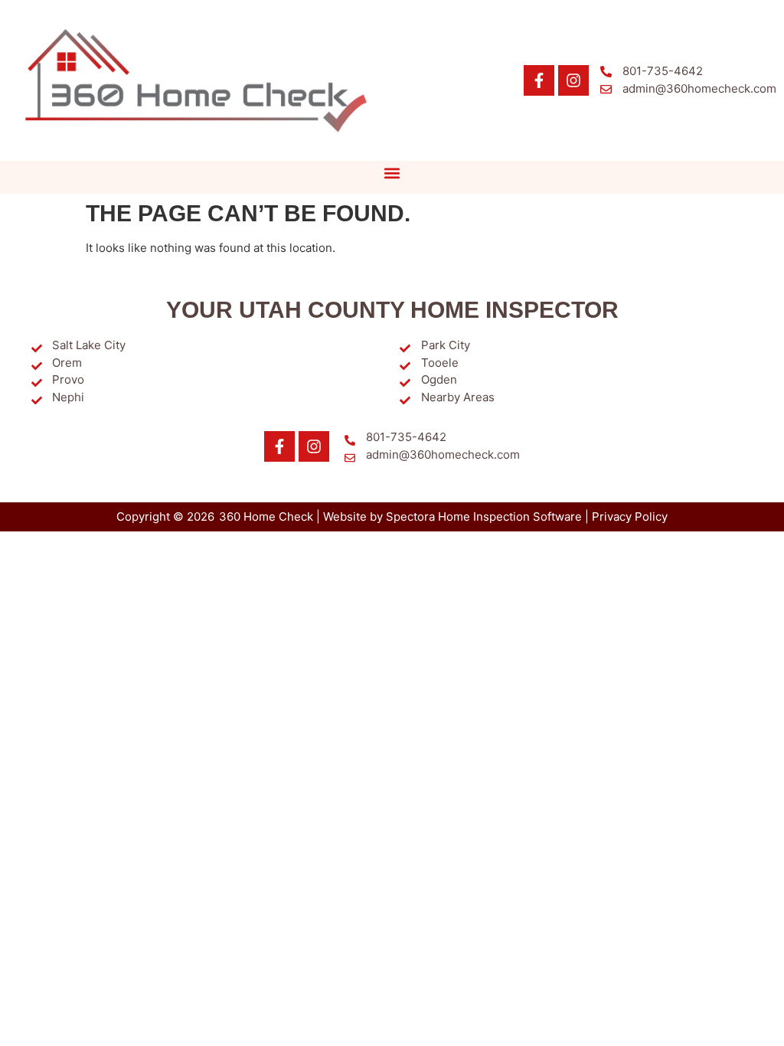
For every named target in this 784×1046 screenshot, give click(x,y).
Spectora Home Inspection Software (484, 516)
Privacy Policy (630, 516)
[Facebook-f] (539, 80)
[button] (392, 173)
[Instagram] (573, 80)
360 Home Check (266, 516)
